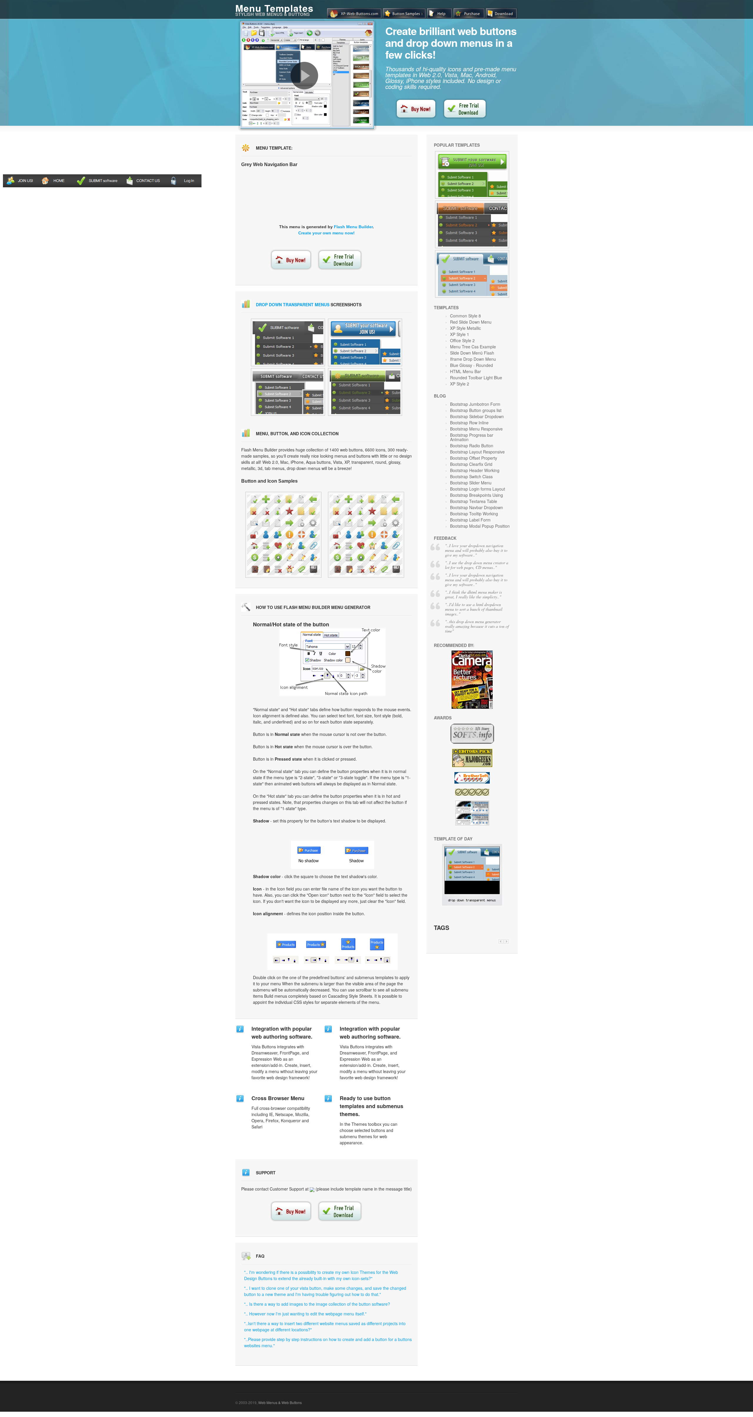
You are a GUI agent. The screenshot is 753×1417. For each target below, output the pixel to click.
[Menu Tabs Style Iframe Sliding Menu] (366, 535)
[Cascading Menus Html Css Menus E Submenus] (472, 274)
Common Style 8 (465, 316)
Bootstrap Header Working (474, 470)
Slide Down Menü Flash (472, 353)
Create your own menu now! (326, 233)
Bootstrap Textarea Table (473, 501)
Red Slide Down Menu (471, 322)
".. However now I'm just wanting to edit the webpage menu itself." (305, 1314)
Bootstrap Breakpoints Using (476, 495)
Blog (440, 396)
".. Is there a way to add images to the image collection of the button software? (317, 1304)
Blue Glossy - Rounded (471, 365)
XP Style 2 (459, 384)
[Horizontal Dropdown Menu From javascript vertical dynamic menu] (365, 392)
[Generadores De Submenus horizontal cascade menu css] (288, 342)
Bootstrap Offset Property (473, 458)
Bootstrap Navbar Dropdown (476, 507)
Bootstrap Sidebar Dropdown (477, 416)
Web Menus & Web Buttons (280, 1402)
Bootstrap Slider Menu (471, 483)
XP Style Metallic (465, 328)
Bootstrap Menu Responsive (476, 429)
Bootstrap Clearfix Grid (471, 464)
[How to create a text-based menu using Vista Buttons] (304, 76)
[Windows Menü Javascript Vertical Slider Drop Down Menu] (472, 224)
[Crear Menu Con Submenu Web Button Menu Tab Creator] (283, 535)
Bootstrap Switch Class (471, 476)
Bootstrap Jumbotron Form (475, 404)
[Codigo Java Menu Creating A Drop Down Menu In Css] (472, 175)
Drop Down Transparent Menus (292, 304)
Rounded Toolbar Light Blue (476, 377)
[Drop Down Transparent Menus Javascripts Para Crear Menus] (472, 904)
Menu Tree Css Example (473, 347)
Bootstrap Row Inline (469, 423)
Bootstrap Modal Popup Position (480, 526)
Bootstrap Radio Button (471, 445)
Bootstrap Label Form (470, 520)
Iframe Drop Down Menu (473, 359)
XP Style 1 (459, 334)
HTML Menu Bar (465, 371)
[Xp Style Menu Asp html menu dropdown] (365, 342)
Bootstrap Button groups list (476, 410)
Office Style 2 (462, 340)
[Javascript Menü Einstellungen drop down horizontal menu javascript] (288, 392)
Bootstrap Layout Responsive (477, 452)
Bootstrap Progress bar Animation (471, 437)
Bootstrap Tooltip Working (474, 514)
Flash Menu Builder (353, 226)
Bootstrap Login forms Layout (477, 489)
